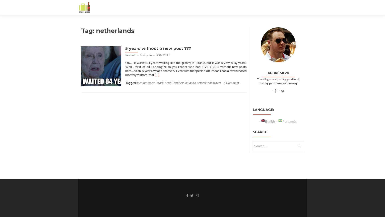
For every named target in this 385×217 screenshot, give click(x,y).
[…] (157, 75)
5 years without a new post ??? (158, 48)
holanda (190, 83)
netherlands (204, 83)
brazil (168, 83)
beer (139, 83)
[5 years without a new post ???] (101, 66)
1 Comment (231, 83)
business (178, 83)
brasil (160, 83)
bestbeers (149, 83)
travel (217, 83)
